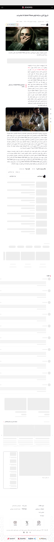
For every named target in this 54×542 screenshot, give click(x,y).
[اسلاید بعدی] (1, 435)
